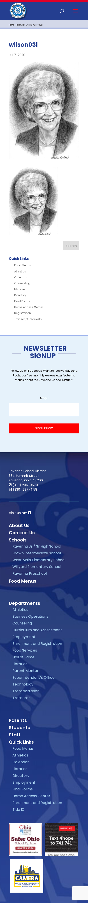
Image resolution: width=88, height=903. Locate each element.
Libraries (19, 289)
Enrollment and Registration (37, 643)
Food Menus (22, 265)
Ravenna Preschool (29, 573)
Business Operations (30, 616)
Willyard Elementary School (36, 566)
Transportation (25, 691)
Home (11, 25)
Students (19, 727)
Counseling (22, 283)
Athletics (20, 271)
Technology (22, 684)
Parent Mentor (25, 670)
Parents (18, 720)
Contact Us (22, 533)
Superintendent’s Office (33, 677)
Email (44, 398)
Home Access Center (28, 307)
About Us (19, 525)
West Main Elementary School (38, 560)
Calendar (21, 277)
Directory (20, 295)
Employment (23, 636)
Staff (14, 735)
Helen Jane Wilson (24, 25)
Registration (22, 313)
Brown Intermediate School (36, 553)
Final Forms (22, 301)
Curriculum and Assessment (37, 630)
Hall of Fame (23, 657)
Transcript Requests (28, 319)
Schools (18, 540)
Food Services (24, 650)
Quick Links (21, 742)
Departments (24, 603)
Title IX (18, 809)
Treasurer (21, 697)
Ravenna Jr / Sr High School (36, 546)
